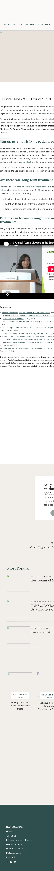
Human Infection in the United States (26, 313)
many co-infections (26, 162)
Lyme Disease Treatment (13, 319)
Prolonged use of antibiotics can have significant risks (25, 187)
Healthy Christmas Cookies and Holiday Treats (20, 705)
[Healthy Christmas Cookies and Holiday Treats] (20, 684)
